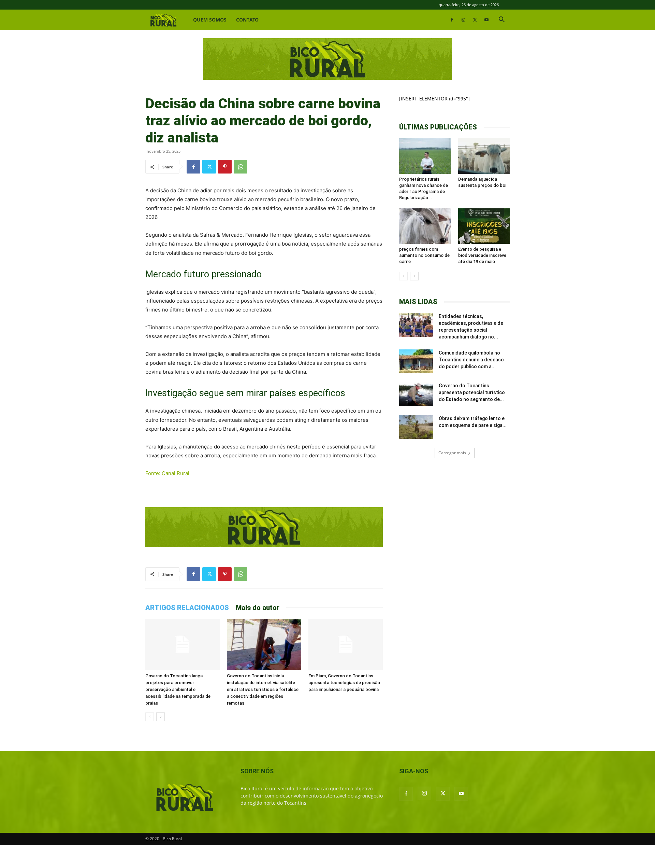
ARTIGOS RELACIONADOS (187, 608)
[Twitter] (475, 20)
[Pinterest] (225, 167)
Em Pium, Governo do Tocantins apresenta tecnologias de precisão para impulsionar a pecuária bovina (344, 682)
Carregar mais (452, 453)
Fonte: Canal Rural (167, 473)
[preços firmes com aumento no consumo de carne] (425, 226)
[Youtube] (486, 20)
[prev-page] (149, 716)
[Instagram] (463, 20)
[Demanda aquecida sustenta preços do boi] (484, 156)
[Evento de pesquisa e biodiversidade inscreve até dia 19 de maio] (484, 226)
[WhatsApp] (240, 167)
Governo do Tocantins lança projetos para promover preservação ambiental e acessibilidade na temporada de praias (177, 689)
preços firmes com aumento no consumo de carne (424, 255)
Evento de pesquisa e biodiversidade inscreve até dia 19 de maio (482, 255)
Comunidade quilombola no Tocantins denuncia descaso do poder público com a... (471, 359)
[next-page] (160, 716)
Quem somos (210, 19)
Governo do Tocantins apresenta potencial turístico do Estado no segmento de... (472, 392)
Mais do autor (257, 608)
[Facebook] (452, 20)
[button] (501, 20)
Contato (247, 19)
